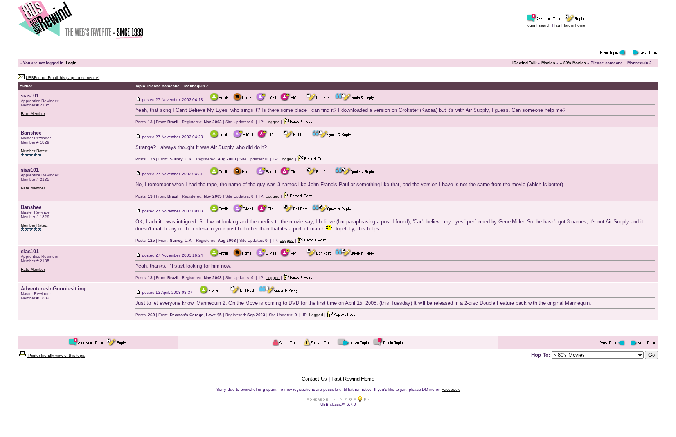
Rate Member (33, 113)
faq (557, 25)
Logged (273, 122)
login (531, 25)
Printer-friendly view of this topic (56, 355)
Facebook (451, 389)
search (545, 25)
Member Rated (34, 151)
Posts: (144, 122)
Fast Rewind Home (352, 379)
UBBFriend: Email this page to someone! (62, 78)
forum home (574, 25)
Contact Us (314, 379)
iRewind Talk (524, 63)
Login (71, 63)
